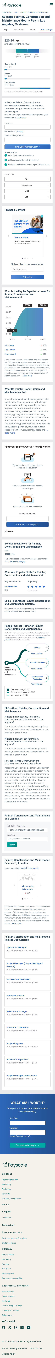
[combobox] (27, 127)
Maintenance (10, 586)
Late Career (9, 350)
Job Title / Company (16, 826)
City (26, 179)
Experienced (10, 354)
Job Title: (14, 1118)
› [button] (46, 235)
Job (16, 12)
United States (7, 12)
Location (11, 835)
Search (12, 844)
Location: (8, 123)
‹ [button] (8, 235)
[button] (5, 29)
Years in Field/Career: (14, 135)
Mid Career (9, 345)
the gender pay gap (17, 562)
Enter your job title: (27, 513)
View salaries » (37, 654)
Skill (27, 191)
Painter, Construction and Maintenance (34, 12)
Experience (27, 185)
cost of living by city (29, 868)
